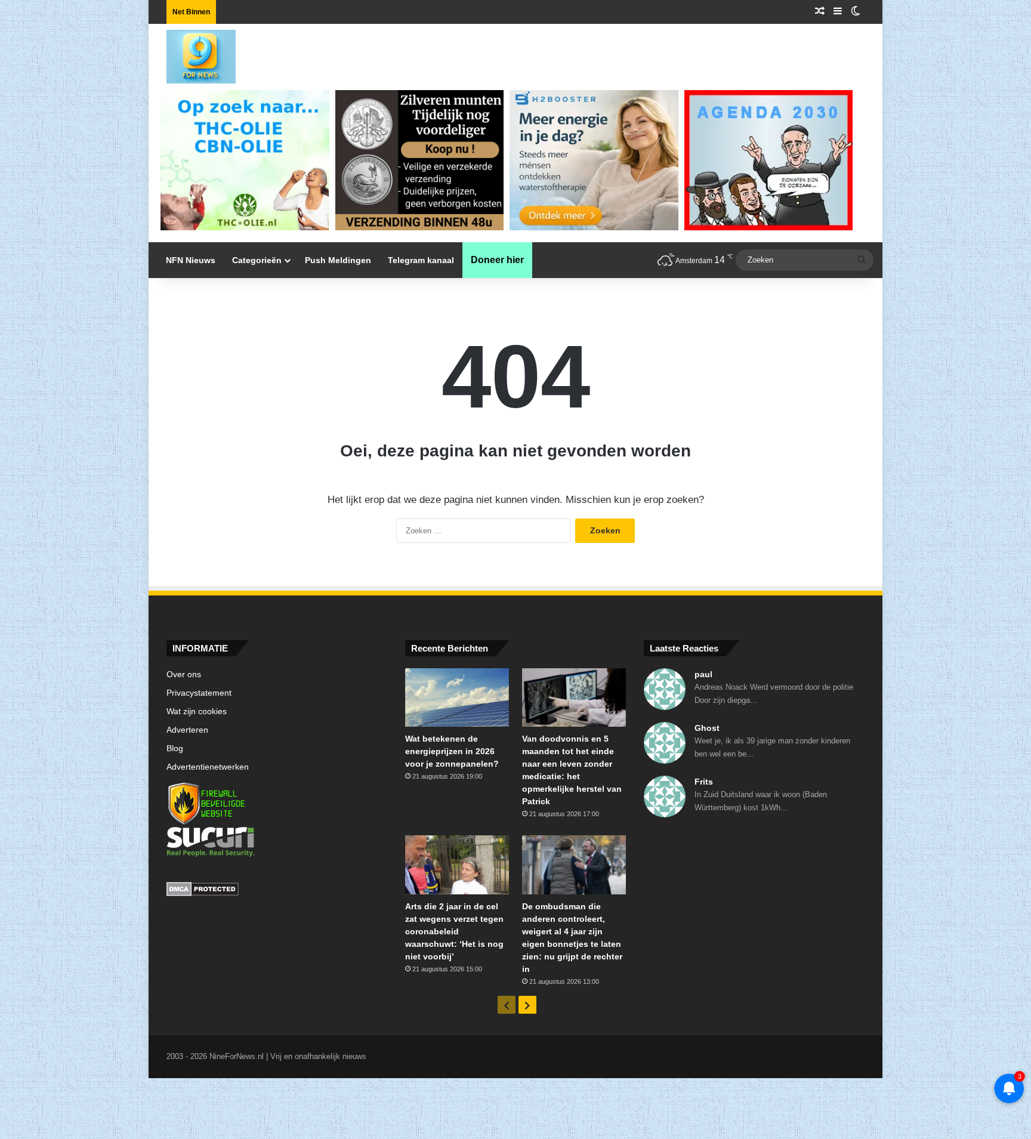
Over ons (183, 674)
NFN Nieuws (190, 260)
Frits (703, 781)
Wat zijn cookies (196, 711)
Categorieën (257, 260)
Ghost (707, 728)
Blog (174, 748)
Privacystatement (198, 693)
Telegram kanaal (421, 260)
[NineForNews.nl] (192, 54)
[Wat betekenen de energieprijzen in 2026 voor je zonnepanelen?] (457, 697)
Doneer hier (497, 260)
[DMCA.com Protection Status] (276, 891)
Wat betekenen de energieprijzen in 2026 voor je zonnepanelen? (452, 751)
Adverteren (187, 730)
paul (703, 674)
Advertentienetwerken (207, 767)
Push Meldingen (338, 260)
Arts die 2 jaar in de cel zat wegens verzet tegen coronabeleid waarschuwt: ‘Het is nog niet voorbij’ (454, 931)
